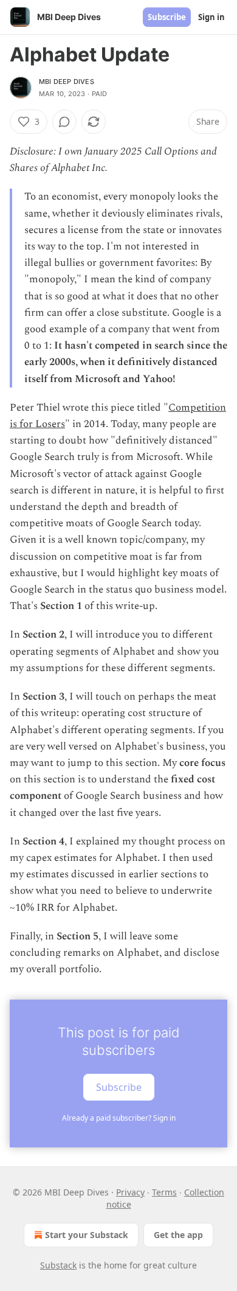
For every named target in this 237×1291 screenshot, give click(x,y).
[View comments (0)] (64, 122)
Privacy (130, 1192)
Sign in (211, 17)
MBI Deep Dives (66, 81)
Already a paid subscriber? (119, 1118)
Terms (164, 1192)
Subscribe (167, 17)
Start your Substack (86, 1235)
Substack (58, 1265)
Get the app (178, 1235)
